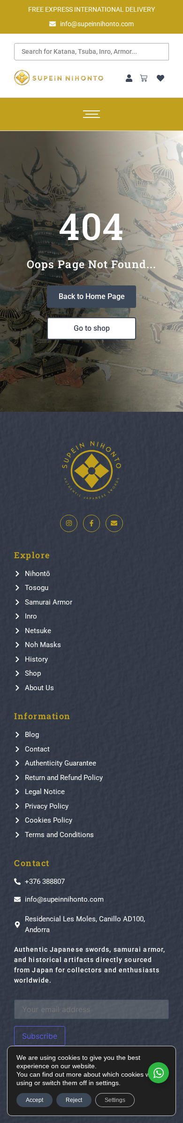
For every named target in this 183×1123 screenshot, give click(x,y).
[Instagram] (68, 523)
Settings (115, 1100)
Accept (34, 1100)
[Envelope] (114, 523)
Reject (74, 1100)
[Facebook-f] (91, 523)
